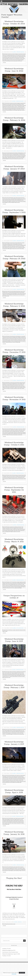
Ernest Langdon (14, 819)
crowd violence (20, 430)
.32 (3, 103)
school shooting (20, 201)
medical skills (9, 57)
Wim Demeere (20, 60)
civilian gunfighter (7, 730)
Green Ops (19, 672)
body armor (13, 55)
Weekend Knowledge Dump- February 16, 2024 (14, 119)
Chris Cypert (10, 104)
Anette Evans (5, 291)
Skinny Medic (20, 433)
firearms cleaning (18, 776)
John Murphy (22, 431)
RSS (26, 1)
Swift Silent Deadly (5, 158)
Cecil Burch (16, 430)
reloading (13, 201)
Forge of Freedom (14, 105)
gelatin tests (9, 672)
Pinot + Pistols (23, 339)
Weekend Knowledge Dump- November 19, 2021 (14, 398)
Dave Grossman (15, 475)
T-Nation (7, 434)
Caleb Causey (22, 582)
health (8, 820)
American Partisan (17, 382)
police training (7, 156)
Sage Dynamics (16, 433)
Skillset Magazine (5, 202)
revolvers (16, 201)
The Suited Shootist (8, 60)
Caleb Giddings (18, 336)
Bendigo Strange (9, 55)
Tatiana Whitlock (9, 110)
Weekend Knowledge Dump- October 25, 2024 (14, 22)
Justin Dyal (4, 155)
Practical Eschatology (17, 586)
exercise (22, 104)
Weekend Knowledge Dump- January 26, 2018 (14, 833)
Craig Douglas (4, 776)
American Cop (12, 103)
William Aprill (19, 782)
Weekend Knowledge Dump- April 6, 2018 (14, 791)
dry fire (17, 104)
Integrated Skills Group (21, 56)
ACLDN (4, 671)
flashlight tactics (15, 337)
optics (6, 433)
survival (9, 202)
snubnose (21, 58)
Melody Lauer (11, 155)
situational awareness (5, 676)
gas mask (16, 56)
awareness (19, 818)
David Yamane (18, 291)
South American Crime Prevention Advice (10, 952)
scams (14, 58)
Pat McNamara (10, 821)
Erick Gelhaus (13, 56)
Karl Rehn (22, 106)
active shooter (16, 197)
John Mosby (7, 529)
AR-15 (23, 197)
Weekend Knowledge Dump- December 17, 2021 (14, 351)
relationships (10, 157)
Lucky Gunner (7, 432)
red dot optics (11, 58)
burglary (18, 582)
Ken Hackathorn (15, 777)
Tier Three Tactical (14, 110)
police (3, 58)
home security (8, 584)
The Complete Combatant (13, 388)
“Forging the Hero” (14, 878)
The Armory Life (11, 59)
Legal (8, 107)
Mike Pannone (22, 731)
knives (3, 432)
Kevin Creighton (20, 383)
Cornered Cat (14, 104)
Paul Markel (22, 57)
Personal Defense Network (16, 339)
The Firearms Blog (17, 59)
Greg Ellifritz (14, 51)
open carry (18, 57)
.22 (3, 775)
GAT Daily (18, 105)
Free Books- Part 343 (6, 955)
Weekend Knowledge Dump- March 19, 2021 (14, 540)
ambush (10, 671)
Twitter (25, 1)
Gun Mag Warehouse (14, 383)
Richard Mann (14, 157)
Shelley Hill (18, 157)
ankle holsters (14, 671)
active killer (5, 197)
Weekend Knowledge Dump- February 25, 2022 (14, 257)
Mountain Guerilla (14, 57)
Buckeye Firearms (7, 430)
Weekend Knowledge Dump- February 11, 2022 (14, 305)
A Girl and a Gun (6, 103)
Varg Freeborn (19, 388)
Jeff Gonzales (20, 584)
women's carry (21, 158)
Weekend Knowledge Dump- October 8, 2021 (14, 443)
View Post (4, 62)
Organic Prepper (7, 530)
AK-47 (11, 582)
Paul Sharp (16, 869)
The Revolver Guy (15, 158)
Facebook (23, 1)
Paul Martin (6, 339)
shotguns (24, 201)
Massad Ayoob (4, 57)
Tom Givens (6, 677)
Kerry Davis (11, 529)
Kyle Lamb (20, 476)
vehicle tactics (15, 60)
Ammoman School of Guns (18, 242)
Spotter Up (15, 531)
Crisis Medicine (4, 56)
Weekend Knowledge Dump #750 (8, 950)
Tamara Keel (14, 248)
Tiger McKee (20, 110)
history (9, 106)
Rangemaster (6, 870)
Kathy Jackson (4, 107)
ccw (16, 55)
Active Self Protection (10, 197)
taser (17, 248)
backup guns (4, 104)
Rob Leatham (8, 387)
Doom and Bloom (6, 431)
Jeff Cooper (19, 106)
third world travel (6, 782)
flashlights (9, 105)
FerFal (24, 291)
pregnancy (10, 156)
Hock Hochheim (12, 106)
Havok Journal (9, 476)
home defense (13, 476)
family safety (12, 583)
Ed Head (6, 337)
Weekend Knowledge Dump (20, 51)
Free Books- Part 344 (6, 948)
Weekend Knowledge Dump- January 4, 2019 (14, 743)
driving (19, 475)
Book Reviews (20, 921)
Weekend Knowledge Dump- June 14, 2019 (14, 640)
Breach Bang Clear (12, 336)
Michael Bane (13, 246)
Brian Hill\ (9, 291)
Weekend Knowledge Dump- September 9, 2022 (14, 211)
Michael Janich (19, 529)
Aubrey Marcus (14, 582)
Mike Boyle (15, 155)
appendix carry (23, 103)
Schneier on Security (23, 293)
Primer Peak (14, 156)
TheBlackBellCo (22, 972)
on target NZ (22, 585)
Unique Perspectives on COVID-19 (14, 596)
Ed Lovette (9, 56)
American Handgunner (17, 103)
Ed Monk (19, 104)
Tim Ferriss (12, 587)
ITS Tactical (17, 476)
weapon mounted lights (18, 587)
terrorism (18, 531)
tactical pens (21, 781)
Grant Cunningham (14, 672)
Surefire (18, 781)
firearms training (5, 105)
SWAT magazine (9, 248)
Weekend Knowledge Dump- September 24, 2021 (14, 489)
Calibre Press (13, 430)
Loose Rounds (7, 338)
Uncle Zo (23, 110)
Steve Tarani (5, 248)
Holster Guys (17, 431)
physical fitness (21, 107)
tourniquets (16, 434)
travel (12, 60)
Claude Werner (19, 55)
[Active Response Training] (14, 7)
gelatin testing (22, 105)
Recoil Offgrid (6, 58)
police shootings (7, 477)
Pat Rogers (11, 530)
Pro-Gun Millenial (10, 247)
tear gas (8, 59)
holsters (16, 106)
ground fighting (10, 868)
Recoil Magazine (22, 156)
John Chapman (20, 868)
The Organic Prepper (14, 202)
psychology (18, 156)
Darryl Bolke (14, 291)
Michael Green (20, 432)
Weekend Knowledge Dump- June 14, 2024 (14, 69)
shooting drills (17, 58)
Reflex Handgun (4, 157)
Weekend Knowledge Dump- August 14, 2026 (11, 953)
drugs (22, 291)
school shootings (16, 870)
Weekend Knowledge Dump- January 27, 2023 (14, 167)
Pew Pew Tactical (7, 293)
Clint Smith (23, 55)
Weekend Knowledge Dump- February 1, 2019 (14, 686)
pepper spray (10, 339)
